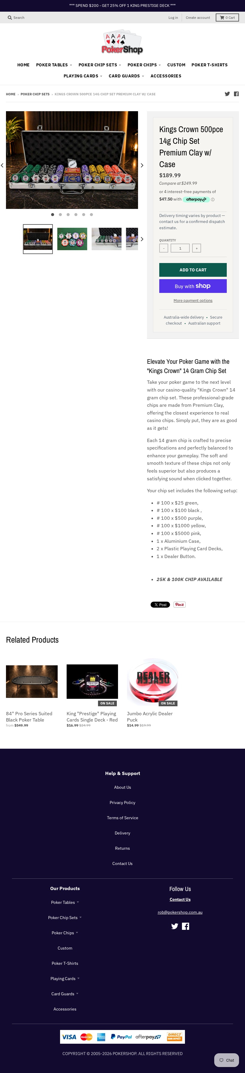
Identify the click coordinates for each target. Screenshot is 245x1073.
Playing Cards (63, 978)
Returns (122, 848)
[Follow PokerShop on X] (227, 94)
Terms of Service (122, 817)
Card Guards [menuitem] (124, 76)
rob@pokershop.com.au (180, 912)
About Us (122, 787)
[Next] (141, 165)
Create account (198, 17)
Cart (230, 17)
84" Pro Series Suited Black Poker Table (29, 716)
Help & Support (122, 773)
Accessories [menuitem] (166, 76)
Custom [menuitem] (176, 65)
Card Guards (62, 993)
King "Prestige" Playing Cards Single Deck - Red (92, 716)
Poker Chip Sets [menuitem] (98, 65)
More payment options (193, 300)
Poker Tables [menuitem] (52, 65)
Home (11, 94)
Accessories (64, 1009)
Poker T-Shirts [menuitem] (210, 65)
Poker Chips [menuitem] (142, 65)
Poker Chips (63, 933)
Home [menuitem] (23, 65)
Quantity (167, 240)
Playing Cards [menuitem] (81, 76)
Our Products (65, 888)
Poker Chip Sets (35, 94)
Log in (173, 17)
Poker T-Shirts (65, 963)
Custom (65, 948)
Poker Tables (63, 902)
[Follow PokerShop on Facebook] (236, 94)
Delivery (122, 833)
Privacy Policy (122, 802)
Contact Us (122, 863)
